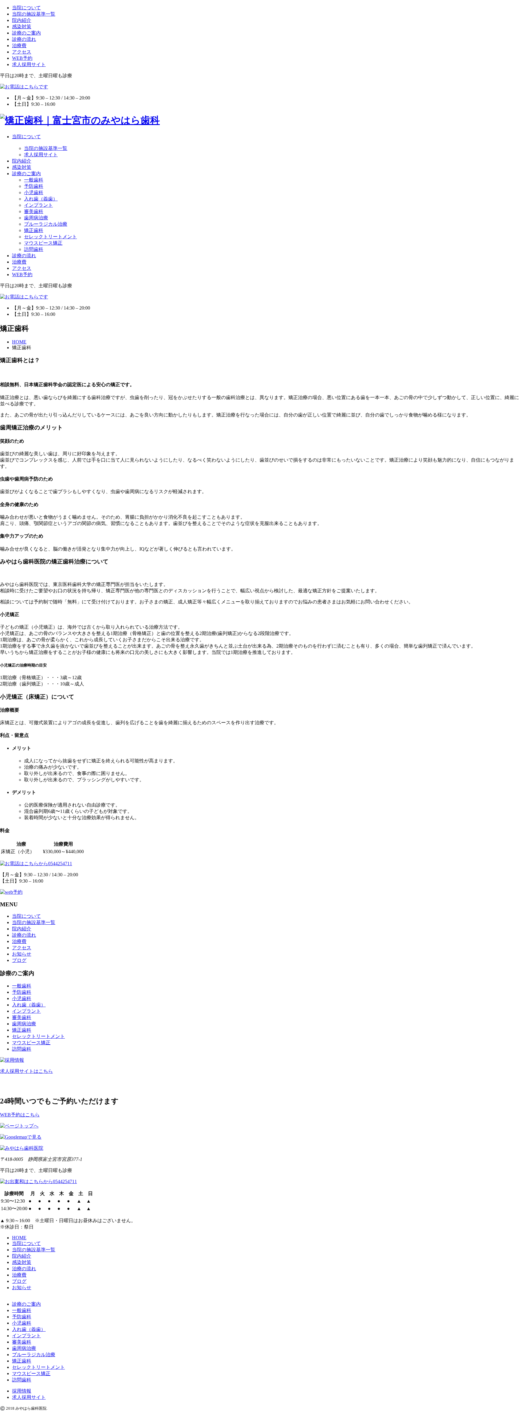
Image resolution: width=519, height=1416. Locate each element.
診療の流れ (24, 39)
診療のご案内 (26, 32)
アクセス (21, 51)
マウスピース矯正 (43, 243)
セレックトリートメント (50, 236)
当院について (26, 7)
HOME (19, 1237)
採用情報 (21, 1390)
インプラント (38, 205)
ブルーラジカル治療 (45, 224)
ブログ (19, 960)
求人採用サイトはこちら (26, 1071)
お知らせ (21, 954)
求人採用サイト (29, 64)
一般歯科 (33, 179)
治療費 (19, 45)
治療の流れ (24, 1268)
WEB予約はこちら (20, 1114)
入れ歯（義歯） (41, 198)
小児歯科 (33, 192)
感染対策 (21, 26)
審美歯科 (33, 211)
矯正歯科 (33, 230)
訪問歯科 (33, 249)
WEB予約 (22, 58)
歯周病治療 (36, 217)
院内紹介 (21, 20)
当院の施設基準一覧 (33, 14)
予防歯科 (33, 186)
